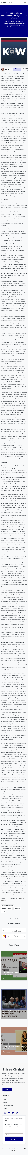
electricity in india (6, 908)
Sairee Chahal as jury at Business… (11, 1012)
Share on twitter (15, 923)
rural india (17, 908)
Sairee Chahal (6, 2)
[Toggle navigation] (25, 2)
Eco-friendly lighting (7, 905)
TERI (3, 911)
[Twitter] (9, 1113)
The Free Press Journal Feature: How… (11, 974)
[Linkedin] (5, 1113)
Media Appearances (17, 21)
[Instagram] (17, 1113)
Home (7, 21)
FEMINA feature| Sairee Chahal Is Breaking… (14, 1048)
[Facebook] (13, 1113)
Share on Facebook (15, 919)
